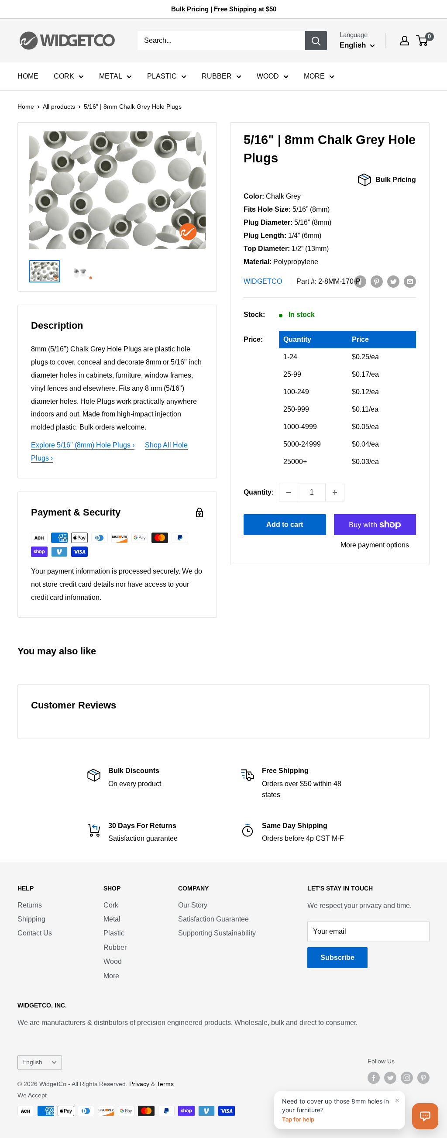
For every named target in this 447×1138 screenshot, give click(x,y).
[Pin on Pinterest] (377, 281)
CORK (64, 76)
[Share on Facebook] (360, 281)
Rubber (115, 947)
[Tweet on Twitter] (393, 281)
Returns (29, 905)
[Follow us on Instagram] (407, 1078)
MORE (314, 76)
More (111, 976)
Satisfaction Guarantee (213, 919)
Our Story (192, 905)
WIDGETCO (263, 281)
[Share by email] (410, 281)
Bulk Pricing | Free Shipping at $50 (223, 9)
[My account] (404, 40)
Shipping (31, 919)
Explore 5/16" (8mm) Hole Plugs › (82, 445)
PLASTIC (162, 76)
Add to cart (284, 524)
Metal (111, 919)
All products (59, 106)
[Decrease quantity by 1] (288, 492)
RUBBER (217, 76)
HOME (27, 76)
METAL (110, 76)
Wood (112, 961)
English (32, 1062)
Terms (165, 1083)
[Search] (316, 40)
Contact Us (34, 933)
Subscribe (337, 957)
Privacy (139, 1083)
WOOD (268, 76)
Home (25, 106)
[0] (422, 40)
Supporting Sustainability (217, 933)
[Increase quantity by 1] (335, 492)
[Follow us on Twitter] (390, 1078)
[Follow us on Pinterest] (423, 1078)
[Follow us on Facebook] (374, 1078)
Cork (110, 905)
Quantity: (259, 492)
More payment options (374, 545)
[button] (425, 1116)
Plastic (113, 933)
